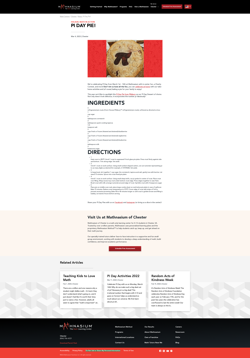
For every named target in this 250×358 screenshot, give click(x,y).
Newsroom (179, 332)
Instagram (131, 202)
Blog (177, 343)
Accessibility (64, 350)
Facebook (119, 202)
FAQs (177, 337)
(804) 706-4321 (66, 338)
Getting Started (96, 7)
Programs (123, 7)
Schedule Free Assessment (172, 6)
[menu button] (188, 7)
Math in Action (87, 22)
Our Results (149, 327)
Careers (178, 327)
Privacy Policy (77, 350)
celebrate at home (142, 87)
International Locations (124, 337)
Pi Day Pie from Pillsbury (126, 94)
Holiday (75, 22)
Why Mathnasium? (111, 7)
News (80, 16)
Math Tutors (153, 343)
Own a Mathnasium (141, 7)
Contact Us (119, 343)
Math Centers (65, 16)
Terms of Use (128, 350)
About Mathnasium (152, 332)
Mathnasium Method (123, 327)
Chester (74, 16)
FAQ (130, 7)
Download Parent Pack (68, 343)
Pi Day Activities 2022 (123, 276)
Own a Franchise (151, 337)
